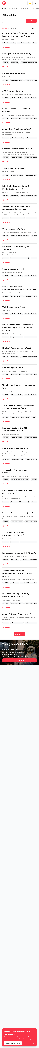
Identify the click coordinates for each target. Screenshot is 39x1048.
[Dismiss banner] (33, 1043)
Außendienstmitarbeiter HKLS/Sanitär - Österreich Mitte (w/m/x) (17, 573)
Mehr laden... (19, 634)
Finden (4, 9)
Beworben (26, 9)
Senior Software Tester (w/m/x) (16, 614)
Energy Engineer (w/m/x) (13, 367)
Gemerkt (14, 9)
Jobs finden (31, 21)
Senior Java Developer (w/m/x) (16, 129)
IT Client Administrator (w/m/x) (16, 348)
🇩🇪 (30, 3)
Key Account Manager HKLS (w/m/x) (19, 553)
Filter (33, 28)
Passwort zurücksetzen (13, 1043)
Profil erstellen (19, 660)
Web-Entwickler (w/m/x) (13, 307)
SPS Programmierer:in (12, 91)
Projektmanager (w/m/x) (13, 73)
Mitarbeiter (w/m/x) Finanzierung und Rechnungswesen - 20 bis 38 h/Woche (17, 327)
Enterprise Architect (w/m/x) (15, 448)
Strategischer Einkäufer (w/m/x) (17, 149)
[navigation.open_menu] (35, 3)
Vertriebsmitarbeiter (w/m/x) (15, 229)
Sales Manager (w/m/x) (13, 168)
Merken (7, 47)
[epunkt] (4, 3)
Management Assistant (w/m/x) (16, 54)
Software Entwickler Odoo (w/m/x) (18, 513)
